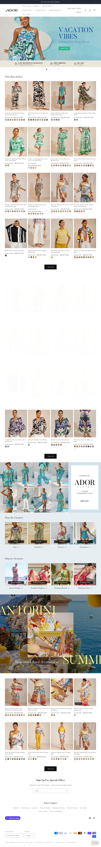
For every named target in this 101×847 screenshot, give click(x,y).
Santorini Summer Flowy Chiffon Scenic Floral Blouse (83, 205)
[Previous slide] (42, 69)
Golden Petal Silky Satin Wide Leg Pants (38, 114)
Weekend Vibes (84, 588)
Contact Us (34, 808)
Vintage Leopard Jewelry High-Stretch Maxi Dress (37, 205)
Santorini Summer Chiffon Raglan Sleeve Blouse (15, 753)
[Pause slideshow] (59, 69)
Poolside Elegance (38, 588)
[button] (36, 6)
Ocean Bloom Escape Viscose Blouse (62, 358)
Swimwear (84, 547)
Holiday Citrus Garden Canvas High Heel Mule (61, 709)
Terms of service (49, 842)
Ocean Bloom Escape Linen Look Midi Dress (38, 359)
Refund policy (29, 842)
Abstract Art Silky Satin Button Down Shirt (85, 251)
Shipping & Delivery (58, 808)
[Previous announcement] (5, 2)
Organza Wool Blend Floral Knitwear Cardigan (85, 401)
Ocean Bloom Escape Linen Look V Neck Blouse (15, 359)
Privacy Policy (43, 811)
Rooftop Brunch (61, 588)
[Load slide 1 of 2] (46, 69)
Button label (50, 42)
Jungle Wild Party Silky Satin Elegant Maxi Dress (59, 114)
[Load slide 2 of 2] (49, 69)
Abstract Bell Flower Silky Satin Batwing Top (60, 159)
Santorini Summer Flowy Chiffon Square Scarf (83, 709)
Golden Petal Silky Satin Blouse (37, 440)
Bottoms (38, 547)
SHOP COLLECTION (50, 634)
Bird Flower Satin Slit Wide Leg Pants (83, 440)
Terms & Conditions (56, 811)
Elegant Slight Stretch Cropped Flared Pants (37, 251)
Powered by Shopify (18, 842)
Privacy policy (39, 842)
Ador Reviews (25, 808)
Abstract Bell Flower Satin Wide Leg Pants (84, 159)
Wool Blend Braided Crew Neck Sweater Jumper (60, 251)
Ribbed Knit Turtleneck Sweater (14, 250)
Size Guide (83, 808)
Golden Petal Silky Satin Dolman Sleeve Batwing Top (14, 114)
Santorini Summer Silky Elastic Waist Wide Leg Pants (39, 709)
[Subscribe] (66, 791)
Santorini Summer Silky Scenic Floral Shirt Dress (62, 205)
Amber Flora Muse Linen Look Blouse (60, 315)
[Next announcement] (95, 2)
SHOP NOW (50, 487)
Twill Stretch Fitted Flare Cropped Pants (38, 753)
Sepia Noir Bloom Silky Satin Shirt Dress (38, 315)
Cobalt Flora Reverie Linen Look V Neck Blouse (15, 440)
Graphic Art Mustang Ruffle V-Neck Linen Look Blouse (15, 159)
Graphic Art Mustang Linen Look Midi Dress (83, 359)
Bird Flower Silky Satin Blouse (60, 440)
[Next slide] (54, 69)
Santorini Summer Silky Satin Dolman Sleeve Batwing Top (13, 709)
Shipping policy (60, 842)
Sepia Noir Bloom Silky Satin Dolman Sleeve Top (13, 315)
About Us (16, 808)
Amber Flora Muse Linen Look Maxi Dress (84, 315)
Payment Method (45, 808)
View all (50, 267)
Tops (15, 547)
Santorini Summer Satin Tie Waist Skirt (61, 753)
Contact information (71, 842)
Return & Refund (72, 808)
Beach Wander (14, 588)
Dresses (61, 547)
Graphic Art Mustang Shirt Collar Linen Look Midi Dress (37, 159)
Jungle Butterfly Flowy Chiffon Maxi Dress (85, 114)
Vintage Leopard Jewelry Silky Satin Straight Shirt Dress (15, 205)
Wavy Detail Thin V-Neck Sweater (61, 400)
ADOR (11, 842)
